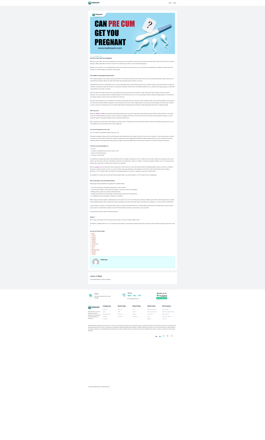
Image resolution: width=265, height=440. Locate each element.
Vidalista (93, 242)
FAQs (119, 311)
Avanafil (105, 309)
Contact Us (120, 316)
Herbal (104, 311)
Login (148, 316)
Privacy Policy (165, 309)
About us (120, 309)
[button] (170, 3)
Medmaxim (98, 386)
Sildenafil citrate (106, 314)
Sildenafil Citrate (95, 250)
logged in (98, 279)
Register (149, 318)
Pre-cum (167, 84)
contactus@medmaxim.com (133, 298)
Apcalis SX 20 (94, 244)
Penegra (93, 246)
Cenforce (93, 236)
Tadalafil (93, 252)
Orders (134, 311)
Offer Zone (135, 316)
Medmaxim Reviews (151, 309)
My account (120, 314)
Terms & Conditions (166, 316)
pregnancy (97, 167)
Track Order (150, 314)
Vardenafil (105, 318)
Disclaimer (164, 318)
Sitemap (134, 314)
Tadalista (93, 240)
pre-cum (98, 79)
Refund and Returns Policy (168, 311)
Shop (133, 309)
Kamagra (93, 238)
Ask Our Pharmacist (152, 311)
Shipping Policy (165, 314)
